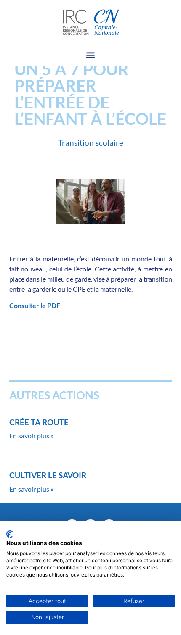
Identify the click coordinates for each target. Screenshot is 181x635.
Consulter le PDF (34, 305)
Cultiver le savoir (47, 475)
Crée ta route (39, 422)
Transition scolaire (90, 143)
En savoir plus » (31, 436)
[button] (91, 55)
